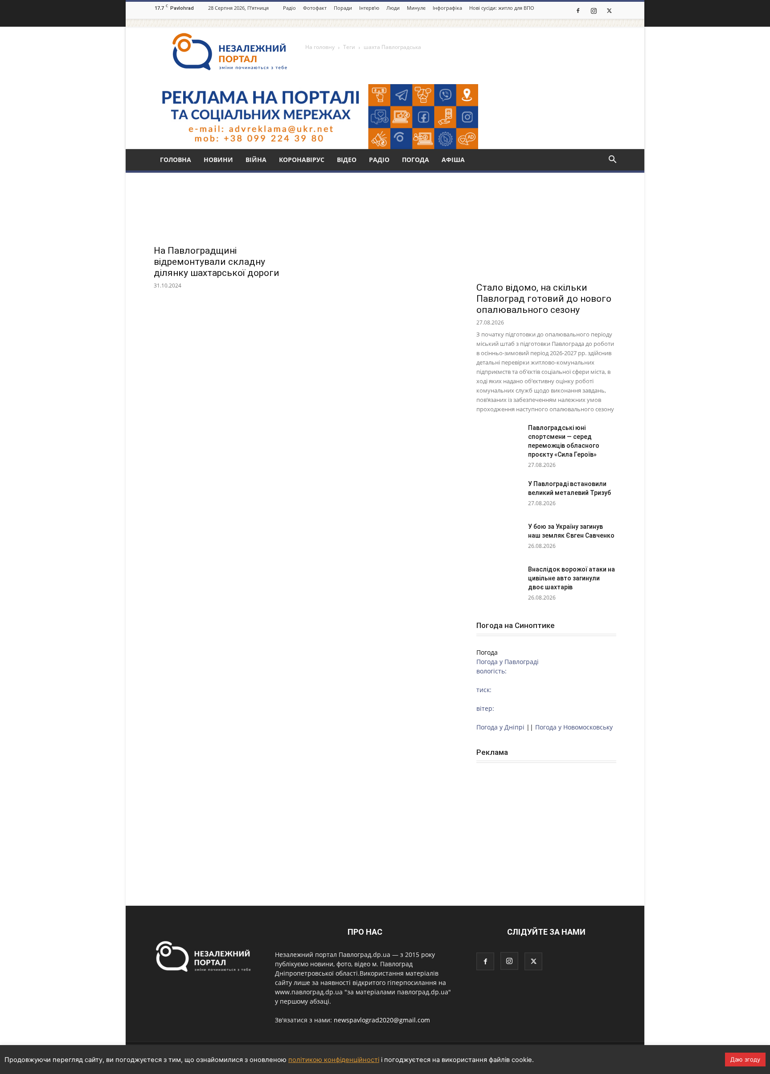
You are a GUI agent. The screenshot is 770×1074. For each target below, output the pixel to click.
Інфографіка (447, 7)
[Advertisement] (546, 830)
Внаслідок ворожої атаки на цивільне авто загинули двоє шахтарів (571, 578)
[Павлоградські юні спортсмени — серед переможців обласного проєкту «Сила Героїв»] (498, 438)
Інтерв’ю (369, 7)
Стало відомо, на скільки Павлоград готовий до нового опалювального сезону (543, 298)
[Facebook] (578, 10)
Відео (346, 159)
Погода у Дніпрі (500, 727)
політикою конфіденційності (333, 1060)
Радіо (289, 7)
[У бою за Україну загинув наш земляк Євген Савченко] (498, 537)
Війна (256, 159)
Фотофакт (315, 7)
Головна (175, 159)
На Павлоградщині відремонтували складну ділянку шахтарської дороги (216, 261)
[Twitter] (609, 10)
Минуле (416, 7)
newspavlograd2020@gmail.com (382, 1020)
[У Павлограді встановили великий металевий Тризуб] (498, 495)
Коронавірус (301, 159)
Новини (218, 159)
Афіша (453, 159)
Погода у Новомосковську (574, 727)
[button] (612, 160)
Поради (343, 7)
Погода (415, 159)
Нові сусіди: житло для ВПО (501, 7)
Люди (393, 7)
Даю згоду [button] (745, 1059)
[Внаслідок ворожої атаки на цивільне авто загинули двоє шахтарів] (498, 580)
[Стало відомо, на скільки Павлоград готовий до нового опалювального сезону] (546, 225)
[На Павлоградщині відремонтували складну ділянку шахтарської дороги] (224, 204)
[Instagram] (593, 10)
